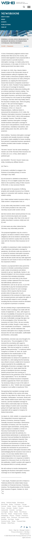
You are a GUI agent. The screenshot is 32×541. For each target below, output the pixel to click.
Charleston (17, 504)
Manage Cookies (24, 530)
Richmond (14, 517)
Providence (25, 515)
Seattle (17, 519)
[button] (21, 527)
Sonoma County (5, 521)
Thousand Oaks (21, 521)
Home (10, 530)
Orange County (17, 513)
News (3, 19)
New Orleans (23, 512)
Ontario (10, 513)
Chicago (24, 504)
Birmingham (20, 502)
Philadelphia (4, 515)
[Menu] (29, 7)
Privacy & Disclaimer (17, 532)
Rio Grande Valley (23, 517)
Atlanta (3, 502)
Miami (11, 512)
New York (4, 513)
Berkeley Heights (11, 502)
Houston (21, 508)
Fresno (3, 508)
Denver (14, 506)
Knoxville (12, 510)
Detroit (19, 506)
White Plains (11, 523)
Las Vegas (19, 510)
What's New (5, 16)
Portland (18, 515)
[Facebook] (24, 527)
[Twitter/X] (30, 527)
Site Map (26, 532)
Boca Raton (4, 504)
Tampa (13, 521)
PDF (27, 46)
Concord (3, 506)
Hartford (15, 508)
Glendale (9, 508)
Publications (6, 24)
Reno (8, 517)
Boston (11, 504)
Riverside (4, 519)
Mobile (16, 512)
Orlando (25, 513)
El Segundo (26, 506)
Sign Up (3, 27)
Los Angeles (4, 512)
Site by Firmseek (24, 533)
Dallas (9, 506)
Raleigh (3, 517)
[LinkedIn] (27, 527)
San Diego (11, 519)
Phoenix (12, 515)
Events (3, 22)
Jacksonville (4, 510)
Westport (3, 523)
